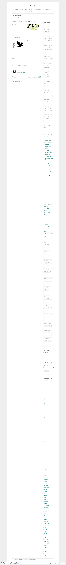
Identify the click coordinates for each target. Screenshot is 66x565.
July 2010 (45, 551)
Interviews (46, 289)
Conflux (50, 45)
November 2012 (46, 505)
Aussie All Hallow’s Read (48, 197)
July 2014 (45, 467)
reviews (50, 97)
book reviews (46, 260)
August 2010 (45, 549)
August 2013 (45, 489)
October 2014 (46, 461)
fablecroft (50, 56)
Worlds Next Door (46, 9)
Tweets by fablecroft (47, 17)
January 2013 (46, 501)
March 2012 (45, 517)
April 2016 (45, 425)
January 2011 (46, 539)
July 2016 (45, 419)
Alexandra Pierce (47, 27)
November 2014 (46, 459)
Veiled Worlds (46, 338)
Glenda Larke (46, 280)
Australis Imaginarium (48, 38)
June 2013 (45, 491)
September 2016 (46, 415)
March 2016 (45, 427)
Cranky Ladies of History (48, 49)
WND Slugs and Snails (47, 210)
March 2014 (45, 475)
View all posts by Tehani (21, 72)
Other (37, 11)
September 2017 (46, 401)
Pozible (50, 94)
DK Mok (45, 54)
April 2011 (45, 533)
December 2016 (46, 413)
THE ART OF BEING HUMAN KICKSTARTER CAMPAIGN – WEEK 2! (48, 235)
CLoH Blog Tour (46, 262)
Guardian (50, 63)
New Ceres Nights (47, 307)
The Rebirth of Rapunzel (48, 114)
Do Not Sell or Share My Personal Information (28, 559)
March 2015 (45, 451)
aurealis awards (47, 36)
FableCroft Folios (47, 163)
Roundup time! (14, 77)
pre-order (45, 314)
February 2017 (46, 411)
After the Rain (47, 150)
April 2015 (45, 449)
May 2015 (45, 447)
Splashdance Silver (47, 323)
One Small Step (46, 90)
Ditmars (51, 271)
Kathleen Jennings (47, 298)
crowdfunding (46, 269)
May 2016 (45, 423)
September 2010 (46, 547)
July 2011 (45, 527)
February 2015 (46, 453)
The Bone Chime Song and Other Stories (48, 112)
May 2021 (45, 391)
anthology (46, 253)
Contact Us (46, 136)
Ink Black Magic (46, 67)
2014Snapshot (46, 242)
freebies (45, 278)
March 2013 (45, 497)
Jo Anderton (46, 72)
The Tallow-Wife (47, 187)
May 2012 (45, 513)
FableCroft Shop (46, 144)
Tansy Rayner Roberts (47, 108)
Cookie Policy (17, 563)
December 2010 (46, 541)
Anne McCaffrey (47, 31)
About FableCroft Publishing (36, 9)
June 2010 (45, 553)
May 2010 (45, 555)
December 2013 (46, 481)
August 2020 (46, 399)
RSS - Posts (46, 352)
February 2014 (46, 477)
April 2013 (45, 495)
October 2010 (46, 545)
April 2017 (45, 407)
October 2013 (46, 485)
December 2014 (46, 457)
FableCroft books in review (48, 140)
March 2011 (45, 535)
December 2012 (46, 503)
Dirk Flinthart (46, 271)
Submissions (27, 9)
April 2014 (45, 473)
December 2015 (46, 433)
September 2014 (46, 463)
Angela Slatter (46, 29)
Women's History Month (48, 123)
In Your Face (47, 169)
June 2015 (45, 445)
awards (45, 40)
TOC (50, 116)
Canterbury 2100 (47, 154)
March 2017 (45, 409)
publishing (50, 314)
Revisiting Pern (46, 99)
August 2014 (45, 465)
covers (48, 47)
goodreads (46, 63)
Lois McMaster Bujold (47, 81)
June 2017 (45, 405)
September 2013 (46, 487)
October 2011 (46, 521)
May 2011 (45, 531)
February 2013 (46, 499)
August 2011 (45, 525)
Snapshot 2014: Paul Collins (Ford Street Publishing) (34, 77)
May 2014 (45, 471)
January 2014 (46, 479)
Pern (50, 92)
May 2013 (45, 493)
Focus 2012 (51, 58)
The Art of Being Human (48, 110)
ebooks (48, 54)
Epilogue (45, 56)
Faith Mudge (46, 58)
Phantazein (24, 65)
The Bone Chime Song (48, 183)
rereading (45, 97)
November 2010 (46, 543)
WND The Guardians (47, 212)
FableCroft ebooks (48, 146)
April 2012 (45, 515)
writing (45, 127)
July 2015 (45, 443)
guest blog (46, 65)
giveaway (49, 278)
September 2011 (46, 523)
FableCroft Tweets (47, 15)
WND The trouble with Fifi (48, 214)
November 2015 (46, 435)
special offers (46, 103)
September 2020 (46, 397)
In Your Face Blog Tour (48, 171)
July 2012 (45, 509)
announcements (46, 251)
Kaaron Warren (46, 76)
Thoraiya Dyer (46, 116)
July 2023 (45, 387)
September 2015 (46, 439)
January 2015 (46, 455)
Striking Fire (46, 106)
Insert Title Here (18, 65)
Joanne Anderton (47, 74)
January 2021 (46, 393)
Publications (46, 148)
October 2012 (46, 507)
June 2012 (45, 511)
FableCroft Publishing (19, 9)
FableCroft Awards (47, 138)
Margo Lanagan (46, 83)
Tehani (19, 17)
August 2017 (45, 403)
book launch (50, 40)
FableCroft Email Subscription (47, 358)
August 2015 (45, 441)
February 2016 (46, 429)
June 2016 (45, 421)
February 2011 (46, 537)
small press (46, 101)
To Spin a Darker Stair (47, 118)
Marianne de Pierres (47, 85)
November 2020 (46, 395)
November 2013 (46, 483)
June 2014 (45, 469)
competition (46, 45)
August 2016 (45, 417)
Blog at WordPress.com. (16, 559)
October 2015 (46, 437)
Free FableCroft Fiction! (30, 11)
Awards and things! (47, 221)
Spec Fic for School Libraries (49, 199)
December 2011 (46, 519)
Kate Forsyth (46, 296)
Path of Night (46, 92)
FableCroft (33, 5)
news (52, 307)
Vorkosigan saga (47, 340)
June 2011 (45, 529)
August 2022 (45, 389)
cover (45, 47)
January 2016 (46, 431)
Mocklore (45, 305)
